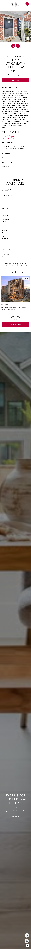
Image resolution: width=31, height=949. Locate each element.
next (18, 46)
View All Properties (15, 324)
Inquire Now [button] (15, 80)
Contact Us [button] (15, 817)
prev (13, 46)
